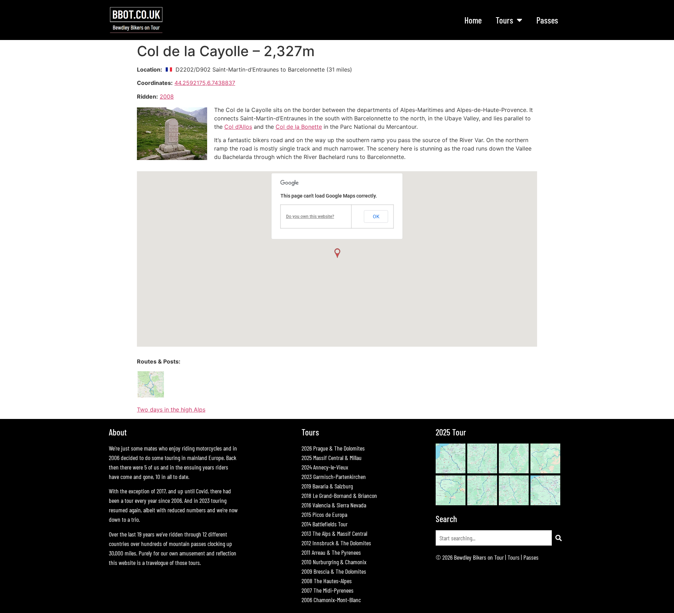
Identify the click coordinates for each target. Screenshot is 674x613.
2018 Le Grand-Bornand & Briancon (339, 495)
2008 (167, 96)
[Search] (558, 538)
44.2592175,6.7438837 (204, 82)
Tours (514, 557)
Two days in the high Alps (171, 409)
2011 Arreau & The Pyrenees (331, 552)
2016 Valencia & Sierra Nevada (334, 505)
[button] (337, 253)
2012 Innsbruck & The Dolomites (336, 543)
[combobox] (494, 538)
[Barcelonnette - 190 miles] (151, 396)
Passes (547, 20)
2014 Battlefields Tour (325, 524)
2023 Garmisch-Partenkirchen (334, 476)
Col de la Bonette (299, 126)
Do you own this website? (310, 216)
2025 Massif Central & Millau (332, 457)
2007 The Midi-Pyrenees (327, 590)
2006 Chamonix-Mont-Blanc (331, 600)
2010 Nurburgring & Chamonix (334, 562)
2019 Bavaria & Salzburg (327, 486)
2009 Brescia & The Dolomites (334, 571)
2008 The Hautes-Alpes (327, 581)
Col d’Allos (238, 126)
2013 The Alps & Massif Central (334, 533)
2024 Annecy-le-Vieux (325, 467)
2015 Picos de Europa (324, 514)
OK (376, 216)
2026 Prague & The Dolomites (333, 448)
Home (473, 20)
